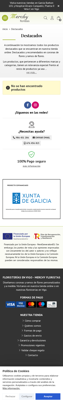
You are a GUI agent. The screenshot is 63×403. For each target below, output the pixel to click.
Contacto (33, 355)
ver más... (31, 72)
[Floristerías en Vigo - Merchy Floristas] (19, 18)
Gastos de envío (33, 335)
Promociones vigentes (33, 345)
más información (31, 166)
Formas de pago (33, 330)
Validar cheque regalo (32, 350)
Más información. (11, 388)
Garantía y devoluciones (33, 340)
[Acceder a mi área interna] (52, 18)
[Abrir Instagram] (35, 105)
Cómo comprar (33, 320)
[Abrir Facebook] (27, 105)
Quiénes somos (33, 325)
